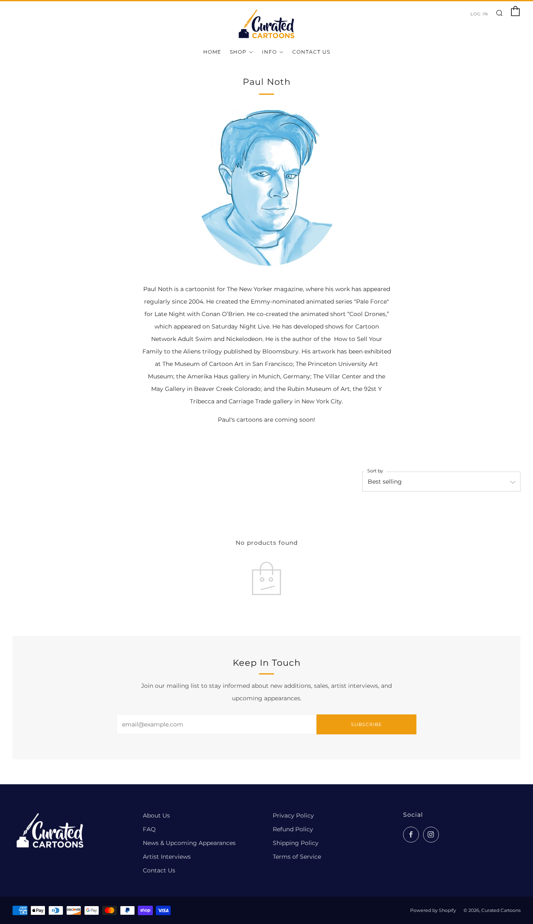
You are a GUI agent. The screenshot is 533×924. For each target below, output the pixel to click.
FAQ (149, 829)
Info (269, 52)
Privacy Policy (293, 815)
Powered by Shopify (433, 910)
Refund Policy (293, 829)
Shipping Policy (296, 843)
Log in (479, 14)
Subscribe (366, 724)
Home (212, 52)
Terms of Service (297, 856)
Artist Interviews (167, 856)
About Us (156, 815)
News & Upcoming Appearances (189, 843)
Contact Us (311, 52)
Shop (238, 52)
